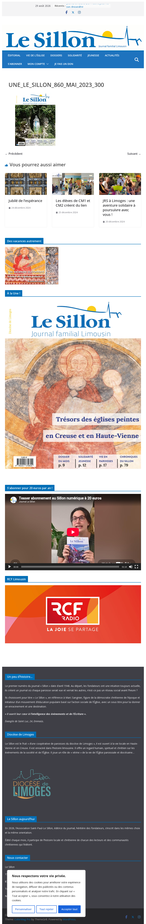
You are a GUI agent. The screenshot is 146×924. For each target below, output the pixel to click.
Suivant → (134, 154)
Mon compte (36, 64)
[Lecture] (9, 567)
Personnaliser (23, 909)
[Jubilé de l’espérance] (26, 175)
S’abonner (15, 64)
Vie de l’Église (35, 55)
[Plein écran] (136, 567)
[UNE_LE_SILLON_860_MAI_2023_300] (35, 94)
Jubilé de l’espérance (25, 200)
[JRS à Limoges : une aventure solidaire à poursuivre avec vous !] (120, 175)
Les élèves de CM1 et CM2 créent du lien (73, 203)
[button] (47, 63)
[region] (46, 893)
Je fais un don (63, 64)
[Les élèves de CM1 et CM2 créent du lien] (73, 175)
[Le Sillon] (73, 27)
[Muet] (130, 567)
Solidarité (75, 55)
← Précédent (13, 154)
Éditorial (14, 55)
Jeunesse (93, 55)
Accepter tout (69, 909)
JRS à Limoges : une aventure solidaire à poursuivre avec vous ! (119, 207)
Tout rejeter (47, 909)
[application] (73, 532)
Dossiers (56, 55)
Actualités (112, 55)
